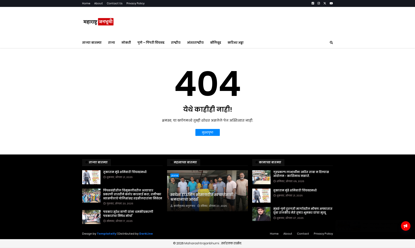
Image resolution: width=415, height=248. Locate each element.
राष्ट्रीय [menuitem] (175, 42)
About (98, 3)
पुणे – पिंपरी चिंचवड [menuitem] (150, 42)
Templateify (106, 234)
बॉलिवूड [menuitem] (215, 42)
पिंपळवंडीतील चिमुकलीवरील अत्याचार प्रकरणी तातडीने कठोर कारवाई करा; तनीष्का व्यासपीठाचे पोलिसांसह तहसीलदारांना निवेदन (132, 194)
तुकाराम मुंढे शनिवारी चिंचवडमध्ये (125, 172)
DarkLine (146, 234)
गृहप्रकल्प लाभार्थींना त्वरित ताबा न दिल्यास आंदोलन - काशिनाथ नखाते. (301, 174)
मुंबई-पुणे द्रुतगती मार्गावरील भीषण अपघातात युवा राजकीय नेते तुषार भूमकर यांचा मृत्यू (302, 211)
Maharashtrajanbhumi (202, 243)
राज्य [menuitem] (111, 42)
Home (86, 3)
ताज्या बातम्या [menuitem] (92, 42)
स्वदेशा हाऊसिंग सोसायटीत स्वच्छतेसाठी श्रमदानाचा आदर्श (201, 197)
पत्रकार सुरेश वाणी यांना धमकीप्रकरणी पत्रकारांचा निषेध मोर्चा (128, 214)
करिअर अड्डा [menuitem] (236, 42)
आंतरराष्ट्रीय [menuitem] (195, 42)
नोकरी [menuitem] (126, 42)
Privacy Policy (135, 3)
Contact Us (115, 3)
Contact (303, 234)
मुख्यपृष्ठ (207, 132)
